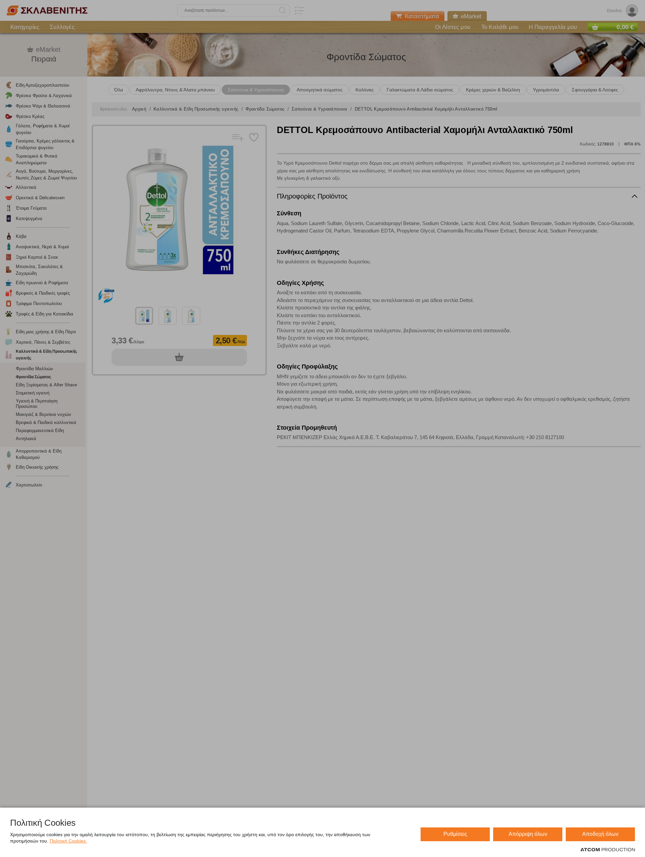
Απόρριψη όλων (528, 834)
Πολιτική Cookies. (68, 841)
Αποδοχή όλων (600, 834)
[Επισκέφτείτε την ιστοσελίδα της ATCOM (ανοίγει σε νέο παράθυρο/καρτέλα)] (607, 850)
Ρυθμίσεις (455, 834)
